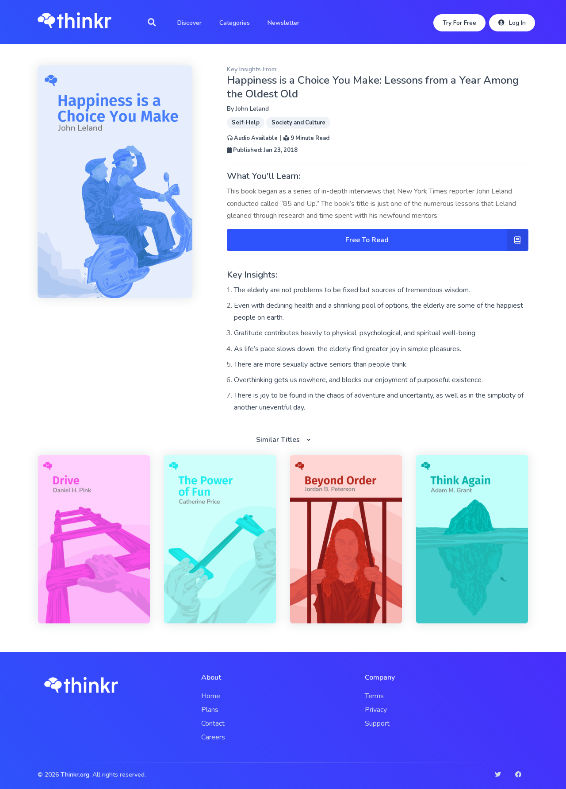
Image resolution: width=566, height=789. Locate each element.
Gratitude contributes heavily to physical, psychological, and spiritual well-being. (355, 333)
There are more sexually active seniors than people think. (321, 364)
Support (377, 723)
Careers (213, 737)
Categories (234, 23)
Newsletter (283, 23)
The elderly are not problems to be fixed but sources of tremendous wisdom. (352, 290)
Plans (209, 710)
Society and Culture (298, 123)
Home (210, 696)
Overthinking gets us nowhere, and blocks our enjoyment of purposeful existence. (358, 380)
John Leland (252, 108)
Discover (189, 23)
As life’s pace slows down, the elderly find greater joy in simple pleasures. (347, 349)
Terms (374, 696)
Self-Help (246, 123)
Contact (213, 723)
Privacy (376, 710)
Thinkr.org (75, 774)
